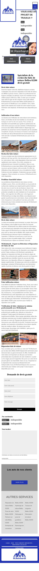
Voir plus (19, 482)
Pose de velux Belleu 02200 (9, 513)
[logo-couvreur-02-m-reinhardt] (19, 555)
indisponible (26, 26)
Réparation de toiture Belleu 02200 (9, 505)
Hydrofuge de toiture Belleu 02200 (19, 508)
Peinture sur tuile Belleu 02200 (8, 519)
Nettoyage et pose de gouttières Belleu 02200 (19, 518)
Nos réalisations (11, 60)
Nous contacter (27, 60)
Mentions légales (19, 544)
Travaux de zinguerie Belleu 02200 (29, 508)
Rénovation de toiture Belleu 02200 (29, 517)
